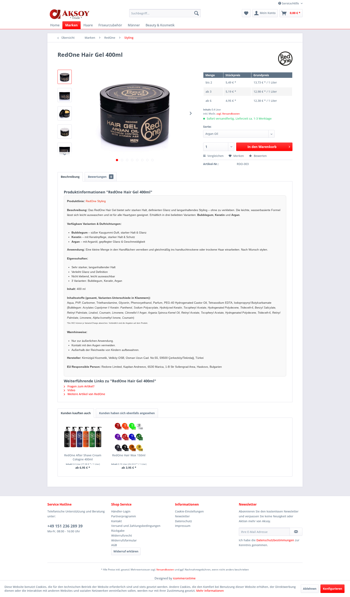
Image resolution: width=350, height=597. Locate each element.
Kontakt (116, 521)
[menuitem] (165, 13)
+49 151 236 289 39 (65, 526)
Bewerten (260, 156)
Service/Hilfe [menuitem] (290, 3)
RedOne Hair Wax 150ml (128, 455)
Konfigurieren (332, 589)
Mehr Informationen (210, 591)
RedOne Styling (96, 201)
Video (71, 390)
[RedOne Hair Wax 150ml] (129, 437)
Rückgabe (118, 531)
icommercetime (184, 578)
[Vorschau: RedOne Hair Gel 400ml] (65, 77)
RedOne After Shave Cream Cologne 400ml (82, 457)
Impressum (182, 526)
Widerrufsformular (124, 540)
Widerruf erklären (125, 551)
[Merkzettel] (246, 13)
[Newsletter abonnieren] (296, 532)
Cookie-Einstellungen (189, 511)
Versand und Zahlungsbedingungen (135, 526)
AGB (114, 545)
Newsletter (182, 516)
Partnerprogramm (123, 516)
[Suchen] (196, 13)
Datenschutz (183, 521)
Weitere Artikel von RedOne (86, 394)
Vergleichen (215, 156)
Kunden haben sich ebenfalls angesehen (127, 413)
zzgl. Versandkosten (228, 113)
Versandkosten (165, 569)
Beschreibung (70, 177)
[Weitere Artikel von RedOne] (285, 58)
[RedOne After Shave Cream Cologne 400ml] (83, 437)
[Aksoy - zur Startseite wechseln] (69, 14)
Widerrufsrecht (121, 535)
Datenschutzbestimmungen (275, 540)
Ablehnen (309, 589)
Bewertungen (100, 177)
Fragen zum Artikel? (80, 386)
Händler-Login (120, 511)
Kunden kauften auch (76, 413)
